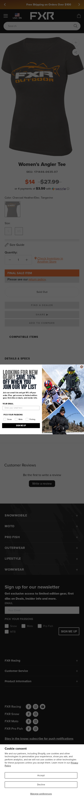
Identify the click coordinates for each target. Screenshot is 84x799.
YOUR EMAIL (8, 403)
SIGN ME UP (21, 425)
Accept (41, 775)
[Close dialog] (81, 367)
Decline (41, 784)
